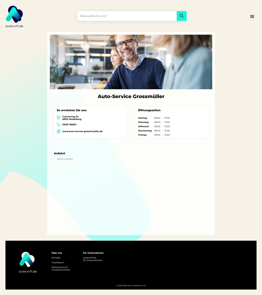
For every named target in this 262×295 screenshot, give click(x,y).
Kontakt (56, 257)
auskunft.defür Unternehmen (92, 259)
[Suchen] (182, 16)
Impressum (58, 262)
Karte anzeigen (65, 159)
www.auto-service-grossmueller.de (82, 131)
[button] (252, 16)
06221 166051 (69, 124)
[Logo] (14, 15)
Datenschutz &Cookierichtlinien (61, 268)
